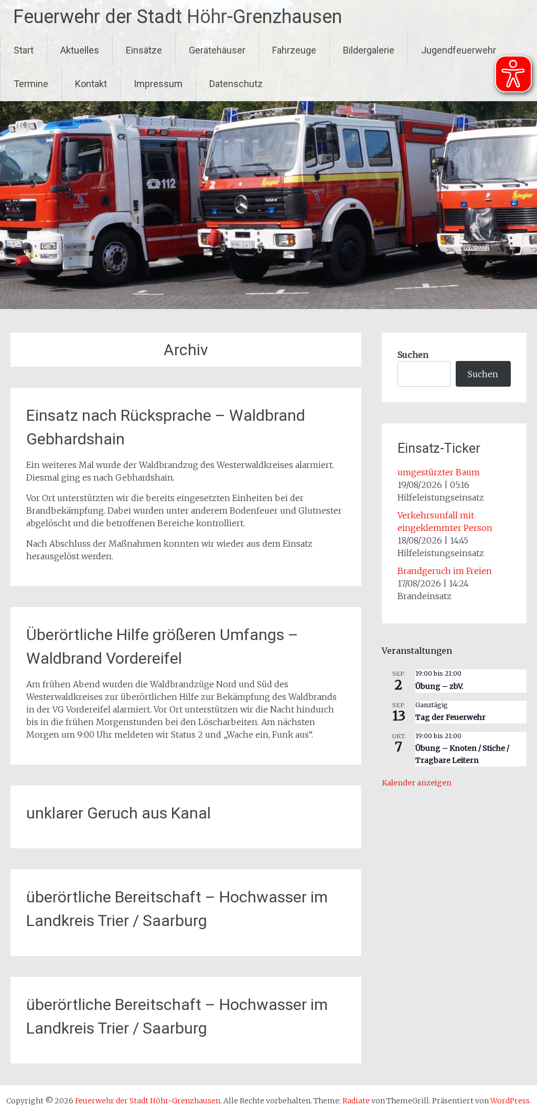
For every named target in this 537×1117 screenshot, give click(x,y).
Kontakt (91, 83)
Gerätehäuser (217, 50)
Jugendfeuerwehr (458, 50)
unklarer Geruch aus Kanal (118, 813)
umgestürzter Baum (439, 472)
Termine (31, 83)
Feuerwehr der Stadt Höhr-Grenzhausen (177, 17)
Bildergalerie (368, 50)
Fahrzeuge (294, 50)
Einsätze (144, 50)
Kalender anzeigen (417, 783)
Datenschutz (236, 83)
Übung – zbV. (439, 686)
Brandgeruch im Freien (445, 571)
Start (24, 50)
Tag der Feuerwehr (450, 717)
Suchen (413, 354)
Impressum (158, 83)
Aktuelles (79, 50)
